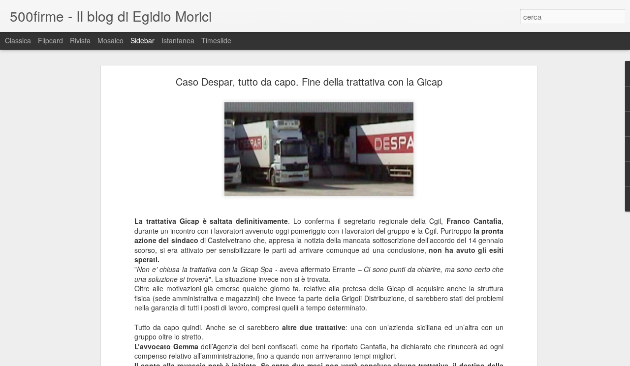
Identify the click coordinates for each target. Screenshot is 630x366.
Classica (18, 40)
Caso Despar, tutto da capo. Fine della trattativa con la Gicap (309, 81)
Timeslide (216, 40)
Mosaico (110, 40)
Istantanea (177, 40)
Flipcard (50, 40)
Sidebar (142, 40)
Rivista (80, 40)
